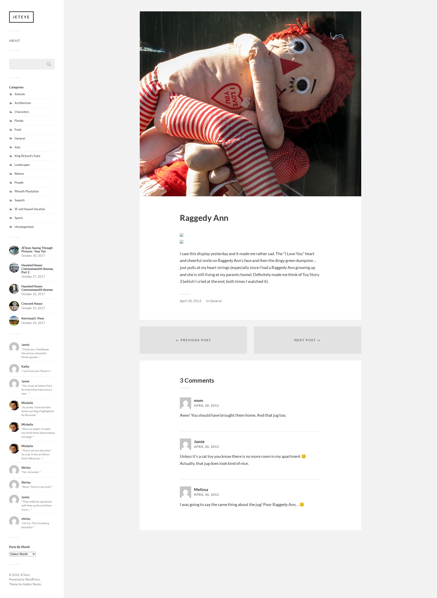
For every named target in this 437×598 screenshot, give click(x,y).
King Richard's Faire (27, 156)
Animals (20, 94)
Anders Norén (32, 584)
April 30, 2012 (190, 301)
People (19, 182)
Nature (19, 173)
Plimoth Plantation (27, 191)
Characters (22, 112)
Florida (19, 120)
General (20, 138)
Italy (17, 147)
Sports (19, 218)
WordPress (32, 579)
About (14, 40)
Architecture (23, 103)
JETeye (21, 17)
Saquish (20, 200)
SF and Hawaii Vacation (30, 209)
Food (18, 129)
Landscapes (22, 165)
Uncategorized (24, 227)
